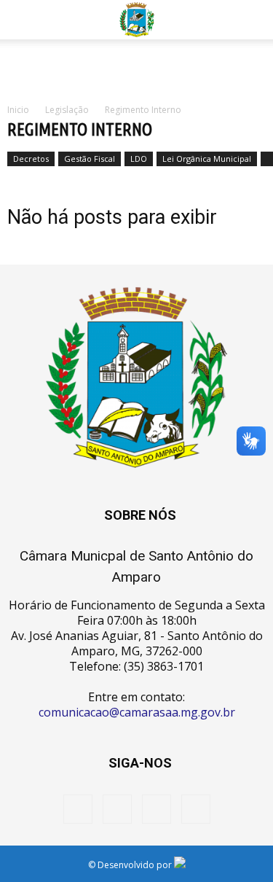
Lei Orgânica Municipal (206, 158)
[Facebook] (77, 809)
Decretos (31, 158)
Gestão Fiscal (89, 158)
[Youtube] (195, 809)
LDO (138, 158)
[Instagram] (117, 809)
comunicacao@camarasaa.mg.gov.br (137, 712)
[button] (252, 19)
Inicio (18, 110)
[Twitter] (156, 809)
